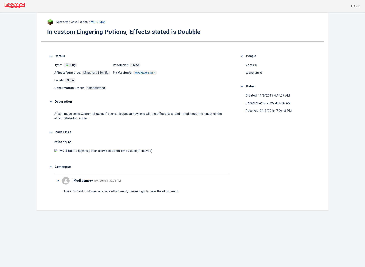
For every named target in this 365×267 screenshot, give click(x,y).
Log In (355, 6)
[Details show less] (51, 56)
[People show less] (242, 56)
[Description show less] (51, 101)
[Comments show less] (51, 167)
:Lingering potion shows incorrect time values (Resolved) (106, 151)
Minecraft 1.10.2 (145, 72)
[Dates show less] (242, 86)
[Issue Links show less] (51, 132)
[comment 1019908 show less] (58, 181)
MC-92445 (98, 22)
